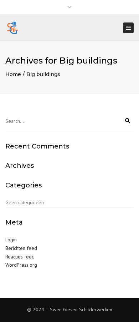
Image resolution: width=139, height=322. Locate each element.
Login (11, 239)
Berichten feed (21, 248)
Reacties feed (20, 256)
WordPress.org (21, 265)
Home (13, 74)
